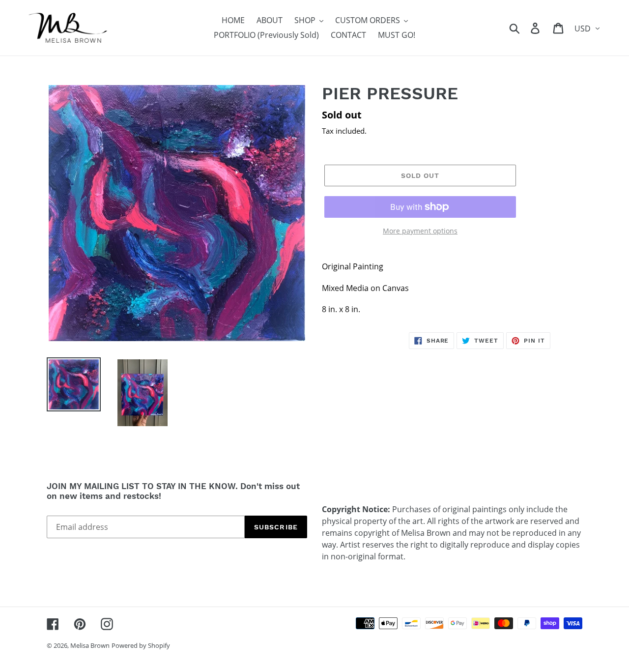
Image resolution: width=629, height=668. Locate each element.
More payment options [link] (420, 230)
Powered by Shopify (141, 645)
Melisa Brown (90, 645)
